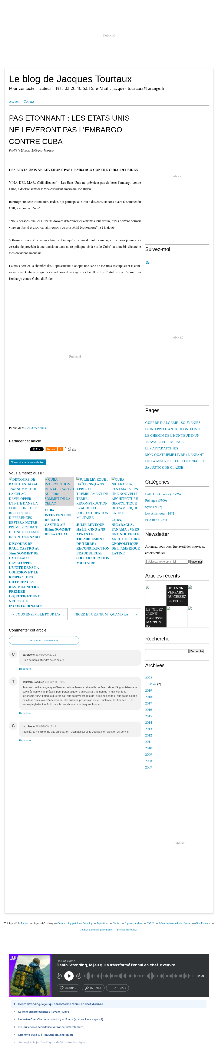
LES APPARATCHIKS (161, 448)
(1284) (156, 519)
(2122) (153, 507)
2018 (148, 696)
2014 (148, 722)
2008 (148, 760)
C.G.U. (150, 923)
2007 (148, 767)
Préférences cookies (127, 929)
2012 (148, 735)
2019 (148, 690)
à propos (120, 988)
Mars (152, 684)
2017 (148, 703)
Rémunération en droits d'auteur (175, 923)
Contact (29, 101)
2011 (148, 741)
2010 (148, 748)
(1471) (160, 513)
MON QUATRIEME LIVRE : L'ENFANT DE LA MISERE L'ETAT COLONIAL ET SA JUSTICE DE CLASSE (175, 461)
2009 (148, 754)
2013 (148, 728)
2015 (148, 716)
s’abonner (71, 988)
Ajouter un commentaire (44, 640)
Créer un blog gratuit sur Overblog (74, 923)
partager (96, 988)
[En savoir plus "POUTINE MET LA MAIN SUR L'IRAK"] (198, 595)
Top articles (102, 923)
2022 (148, 677)
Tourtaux (25, 923)
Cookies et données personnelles (96, 929)
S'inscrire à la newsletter (27, 462)
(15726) (163, 494)
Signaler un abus (133, 923)
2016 (148, 709)
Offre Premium (202, 923)
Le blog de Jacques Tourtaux (70, 78)
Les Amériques (35, 428)
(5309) (156, 500)
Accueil (14, 101)
